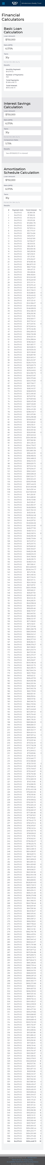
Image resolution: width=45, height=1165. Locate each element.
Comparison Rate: (11, 140)
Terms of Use (16, 1160)
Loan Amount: (9, 36)
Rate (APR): (8, 45)
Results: (7, 65)
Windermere (32, 1157)
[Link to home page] (14, 3)
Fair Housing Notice (31, 1162)
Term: (6, 54)
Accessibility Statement (15, 1162)
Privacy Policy (28, 1160)
